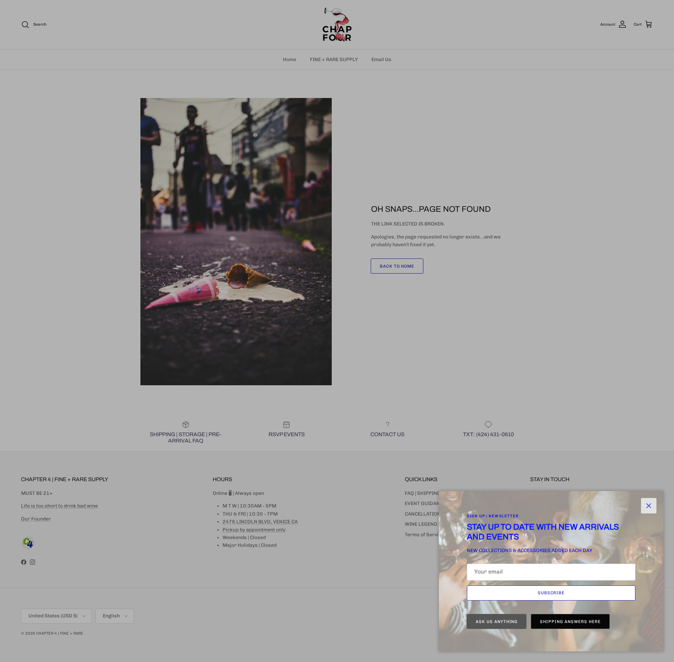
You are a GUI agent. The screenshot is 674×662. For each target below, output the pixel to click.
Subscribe (551, 592)
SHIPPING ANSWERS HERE (570, 621)
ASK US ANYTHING (496, 621)
